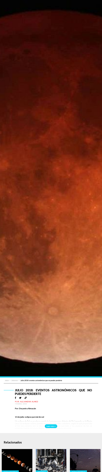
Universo (14, 380)
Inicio (7, 380)
